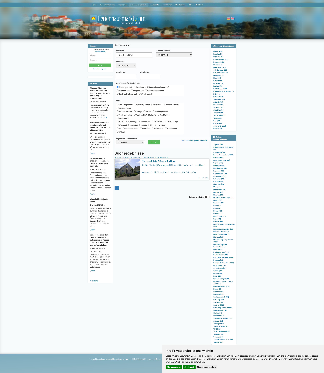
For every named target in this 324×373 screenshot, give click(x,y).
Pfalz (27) (217, 276)
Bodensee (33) (218, 165)
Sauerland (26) (219, 305)
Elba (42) (216, 187)
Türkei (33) (217, 118)
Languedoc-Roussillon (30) (223, 229)
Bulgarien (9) (218, 57)
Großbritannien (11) (220, 73)
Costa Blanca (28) (220, 174)
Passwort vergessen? (100, 69)
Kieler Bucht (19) (219, 216)
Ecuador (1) (217, 129)
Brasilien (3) (217, 54)
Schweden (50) (219, 99)
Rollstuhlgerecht (143, 105)
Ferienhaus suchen (138, 5)
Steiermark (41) (219, 316)
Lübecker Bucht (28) (221, 232)
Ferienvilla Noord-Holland (138, 157)
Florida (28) (217, 200)
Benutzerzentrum (107, 5)
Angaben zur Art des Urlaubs (127, 83)
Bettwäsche (158, 129)
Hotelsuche (180, 5)
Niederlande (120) (220, 89)
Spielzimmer (158, 122)
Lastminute (154, 5)
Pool (138, 115)
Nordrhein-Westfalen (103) (223, 257)
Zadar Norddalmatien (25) (223, 340)
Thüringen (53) (219, 324)
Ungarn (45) (217, 123)
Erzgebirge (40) (219, 190)
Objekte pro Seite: (196, 197)
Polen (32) (217, 94)
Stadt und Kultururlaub (127, 94)
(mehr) (104, 117)
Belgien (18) (217, 51)
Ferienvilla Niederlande (122, 157)
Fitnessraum (145, 122)
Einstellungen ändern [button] (206, 367)
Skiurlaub (139, 87)
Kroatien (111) (218, 83)
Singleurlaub (138, 91)
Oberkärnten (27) (219, 268)
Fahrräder (146, 129)
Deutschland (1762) (220, 59)
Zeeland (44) (218, 342)
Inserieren (122, 5)
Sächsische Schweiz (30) (222, 318)
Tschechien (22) (219, 115)
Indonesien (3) (218, 75)
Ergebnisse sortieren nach (126, 139)
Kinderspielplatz (125, 115)
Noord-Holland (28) (220, 255)
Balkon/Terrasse (125, 111)
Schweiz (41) (218, 102)
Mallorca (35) (218, 237)
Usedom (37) (218, 337)
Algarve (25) (218, 145)
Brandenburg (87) (220, 168)
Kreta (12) (217, 219)
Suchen (154, 142)
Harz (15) (216, 208)
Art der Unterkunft (163, 50)
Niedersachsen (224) (221, 252)
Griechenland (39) (220, 70)
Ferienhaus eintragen (121, 359)
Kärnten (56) (218, 221)
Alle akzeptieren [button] (174, 367)
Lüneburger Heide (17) (221, 234)
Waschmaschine (131, 129)
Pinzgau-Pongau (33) (221, 279)
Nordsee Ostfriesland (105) (223, 263)
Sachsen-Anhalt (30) (221, 297)
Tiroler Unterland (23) (221, 332)
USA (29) (216, 121)
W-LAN (121, 132)
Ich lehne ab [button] (189, 367)
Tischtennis (164, 115)
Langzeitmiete (124, 108)
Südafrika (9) (218, 110)
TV (119, 129)
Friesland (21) (218, 203)
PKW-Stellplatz (149, 115)
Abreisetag (144, 72)
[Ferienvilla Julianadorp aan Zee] (127, 169)
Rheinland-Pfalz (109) (221, 286)
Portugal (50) (218, 97)
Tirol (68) (216, 329)
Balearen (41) (218, 157)
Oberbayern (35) (219, 265)
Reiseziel (120, 50)
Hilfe (191, 5)
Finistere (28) (218, 195)
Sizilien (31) (217, 313)
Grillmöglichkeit (161, 111)
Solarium (134, 125)
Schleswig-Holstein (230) (222, 308)
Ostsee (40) (217, 273)
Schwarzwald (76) (220, 310)
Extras (118, 101)
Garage (139, 111)
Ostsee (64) (217, 271)
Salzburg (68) (218, 300)
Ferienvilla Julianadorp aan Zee (158, 157)
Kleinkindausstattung (127, 122)
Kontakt (199, 5)
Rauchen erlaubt (171, 105)
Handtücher (172, 129)
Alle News (94, 281)
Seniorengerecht (125, 105)
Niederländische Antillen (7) (223, 91)
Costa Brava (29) (219, 176)
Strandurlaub (123, 91)
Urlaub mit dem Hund (155, 91)
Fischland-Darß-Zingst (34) (223, 197)
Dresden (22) (218, 181)
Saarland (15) (218, 292)
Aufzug (162, 125)
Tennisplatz (123, 118)
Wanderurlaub (146, 94)
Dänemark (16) (218, 62)
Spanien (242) (218, 107)
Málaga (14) (217, 249)
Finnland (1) (217, 65)
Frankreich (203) (219, 67)
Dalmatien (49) (219, 179)
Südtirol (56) (218, 321)
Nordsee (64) (218, 260)
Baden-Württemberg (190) (223, 155)
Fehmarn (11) (218, 192)
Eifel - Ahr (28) (218, 184)
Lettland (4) (217, 86)
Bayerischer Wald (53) (221, 160)
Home (94, 5)
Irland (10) (217, 78)
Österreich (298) (219, 126)
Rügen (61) (217, 289)
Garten (148, 111)
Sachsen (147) (218, 294)
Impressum (150, 359)
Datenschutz (161, 359)
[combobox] (134, 54)
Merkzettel (167, 5)
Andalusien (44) (219, 152)
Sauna (144, 125)
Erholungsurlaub (125, 87)
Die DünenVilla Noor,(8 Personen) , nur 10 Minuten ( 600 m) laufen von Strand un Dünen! (173, 165)
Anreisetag (120, 72)
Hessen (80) (218, 211)
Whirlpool (122, 125)
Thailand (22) (218, 113)
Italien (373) (217, 81)
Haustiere (157, 105)
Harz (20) (217, 205)
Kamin (153, 125)
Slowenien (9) (218, 105)
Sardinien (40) (218, 302)
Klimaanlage (172, 122)
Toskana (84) (218, 334)
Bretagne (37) (218, 171)
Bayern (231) (218, 163)
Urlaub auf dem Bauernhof (158, 87)
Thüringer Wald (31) (220, 326)
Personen (120, 61)
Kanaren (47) (218, 214)
